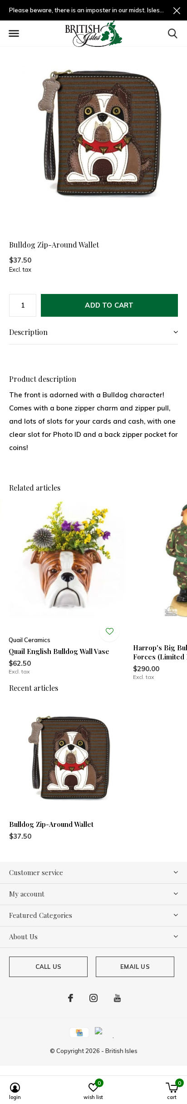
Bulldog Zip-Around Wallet (51, 824)
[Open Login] (109, 632)
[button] (13, 33)
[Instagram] (93, 998)
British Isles (121, 1050)
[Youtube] (117, 998)
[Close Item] (177, 10)
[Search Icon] (172, 33)
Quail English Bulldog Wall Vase (59, 651)
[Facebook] (70, 998)
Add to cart (109, 305)
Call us (48, 966)
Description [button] (28, 332)
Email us (134, 966)
